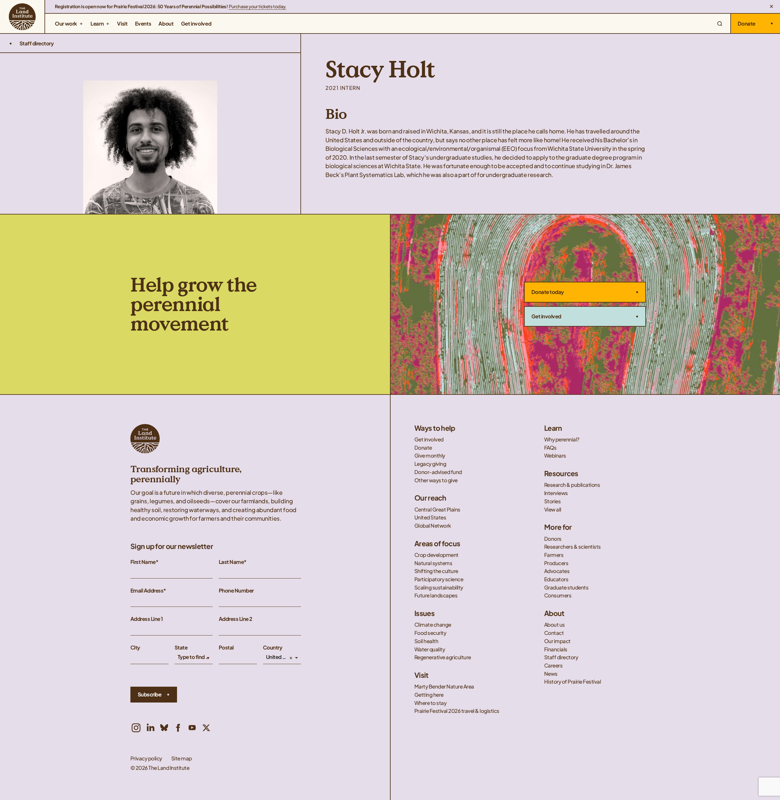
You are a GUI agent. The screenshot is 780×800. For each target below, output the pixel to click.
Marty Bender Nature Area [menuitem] (444, 686)
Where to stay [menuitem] (430, 703)
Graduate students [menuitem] (566, 587)
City (135, 647)
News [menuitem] (551, 674)
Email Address (146, 590)
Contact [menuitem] (554, 633)
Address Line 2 (235, 619)
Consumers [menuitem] (558, 595)
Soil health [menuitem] (426, 641)
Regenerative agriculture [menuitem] (442, 657)
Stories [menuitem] (552, 501)
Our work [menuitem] (66, 23)
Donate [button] (746, 23)
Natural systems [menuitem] (433, 563)
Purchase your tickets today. (257, 6)
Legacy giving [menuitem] (430, 464)
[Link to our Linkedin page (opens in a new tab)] (150, 728)
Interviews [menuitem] (556, 493)
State (181, 647)
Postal (226, 647)
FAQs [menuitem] (550, 448)
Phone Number (236, 590)
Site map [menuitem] (181, 758)
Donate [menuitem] (423, 448)
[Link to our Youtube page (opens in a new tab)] (192, 728)
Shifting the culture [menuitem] (436, 571)
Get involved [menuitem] (196, 23)
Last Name (231, 562)
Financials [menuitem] (556, 649)
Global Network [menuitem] (432, 526)
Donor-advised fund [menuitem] (438, 472)
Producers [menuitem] (556, 563)
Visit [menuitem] (122, 23)
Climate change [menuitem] (432, 625)
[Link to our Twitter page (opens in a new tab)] (206, 728)
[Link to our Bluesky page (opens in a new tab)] (164, 728)
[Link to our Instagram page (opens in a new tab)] (136, 728)
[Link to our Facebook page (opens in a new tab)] (178, 728)
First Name (143, 562)
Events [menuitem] (143, 23)
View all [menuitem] (552, 509)
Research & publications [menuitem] (572, 485)
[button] (771, 6)
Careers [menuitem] (553, 665)
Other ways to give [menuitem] (436, 480)
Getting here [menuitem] (429, 695)
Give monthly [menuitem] (429, 455)
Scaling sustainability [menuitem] (439, 587)
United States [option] (277, 657)
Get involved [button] (546, 316)
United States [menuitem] (430, 517)
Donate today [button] (547, 291)
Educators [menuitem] (556, 579)
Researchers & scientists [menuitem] (572, 547)
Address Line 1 (146, 619)
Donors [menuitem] (553, 539)
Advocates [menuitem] (557, 571)
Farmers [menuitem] (553, 555)
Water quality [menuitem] (430, 649)
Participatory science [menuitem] (439, 579)
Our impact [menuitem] (557, 641)
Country (272, 647)
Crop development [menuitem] (436, 555)
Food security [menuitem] (430, 633)
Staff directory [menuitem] (561, 657)
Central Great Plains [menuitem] (437, 509)
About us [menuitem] (554, 625)
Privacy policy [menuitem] (146, 758)
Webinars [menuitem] (555, 455)
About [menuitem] (165, 23)
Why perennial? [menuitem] (562, 439)
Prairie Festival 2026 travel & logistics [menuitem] (456, 711)
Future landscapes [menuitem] (436, 595)
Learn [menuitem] (97, 23)
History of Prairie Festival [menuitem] (572, 682)
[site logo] (22, 16)
